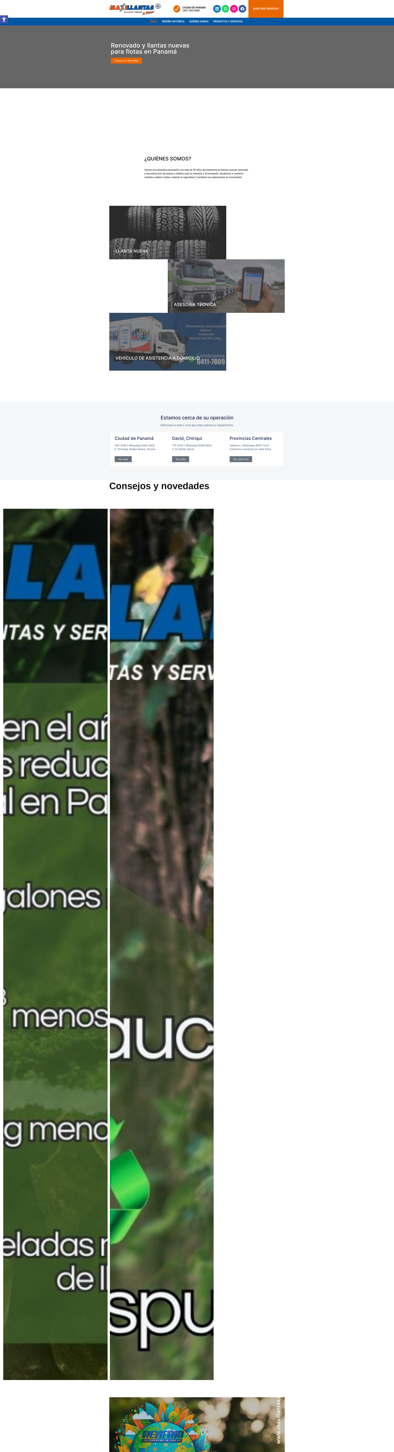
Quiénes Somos (199, 21)
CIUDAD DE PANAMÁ (194, 7)
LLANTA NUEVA (131, 251)
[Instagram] (234, 9)
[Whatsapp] (225, 9)
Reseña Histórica (173, 21)
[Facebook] (242, 9)
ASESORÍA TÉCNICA (195, 304)
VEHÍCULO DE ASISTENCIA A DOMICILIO (157, 358)
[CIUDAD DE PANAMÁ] (176, 8)
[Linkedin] (217, 9)
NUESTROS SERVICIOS (266, 8)
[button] (228, 21)
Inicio (153, 21)
